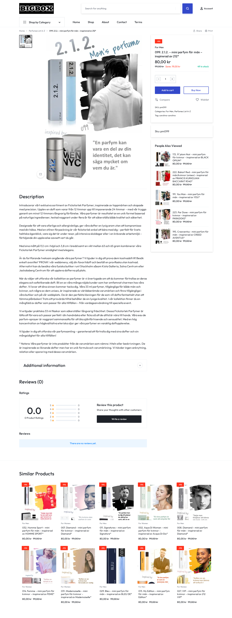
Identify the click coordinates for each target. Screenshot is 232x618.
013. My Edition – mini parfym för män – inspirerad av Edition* (154, 594)
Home (76, 22)
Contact (122, 22)
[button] (162, 100)
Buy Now (196, 90)
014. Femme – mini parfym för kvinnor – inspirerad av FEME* (38, 593)
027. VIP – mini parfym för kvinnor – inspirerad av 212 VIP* (191, 594)
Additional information (44, 365)
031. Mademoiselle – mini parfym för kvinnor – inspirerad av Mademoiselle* (76, 594)
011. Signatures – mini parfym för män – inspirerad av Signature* (115, 530)
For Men (159, 47)
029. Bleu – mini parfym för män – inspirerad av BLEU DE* (116, 593)
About (105, 22)
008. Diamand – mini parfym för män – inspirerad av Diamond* (192, 530)
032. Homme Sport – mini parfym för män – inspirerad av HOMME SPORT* (37, 530)
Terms (138, 22)
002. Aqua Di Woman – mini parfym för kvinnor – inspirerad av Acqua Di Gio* (153, 530)
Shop (91, 22)
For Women (65, 523)
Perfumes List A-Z (37, 31)
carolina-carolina (167, 115)
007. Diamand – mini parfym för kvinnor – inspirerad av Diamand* (76, 530)
